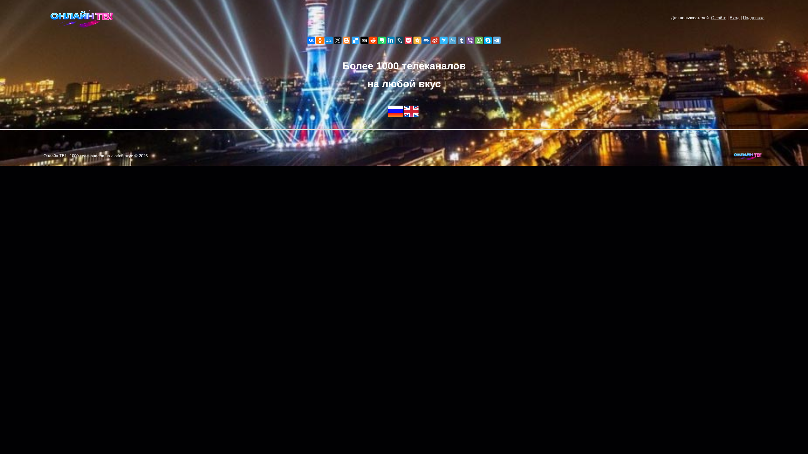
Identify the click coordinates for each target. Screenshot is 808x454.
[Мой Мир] (329, 40)
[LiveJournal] (399, 40)
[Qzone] (417, 40)
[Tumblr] (461, 40)
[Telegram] (497, 40)
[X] (338, 40)
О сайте (718, 17)
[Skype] (488, 40)
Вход (735, 17)
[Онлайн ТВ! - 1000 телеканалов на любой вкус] (81, 30)
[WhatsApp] (479, 40)
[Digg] (364, 40)
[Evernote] (382, 40)
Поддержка (753, 17)
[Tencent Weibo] (452, 40)
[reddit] (373, 40)
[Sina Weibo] (435, 40)
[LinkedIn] (391, 40)
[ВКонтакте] (311, 40)
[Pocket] (408, 40)
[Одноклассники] (320, 40)
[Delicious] (355, 40)
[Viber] (470, 40)
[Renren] (426, 40)
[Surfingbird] (444, 40)
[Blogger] (346, 40)
